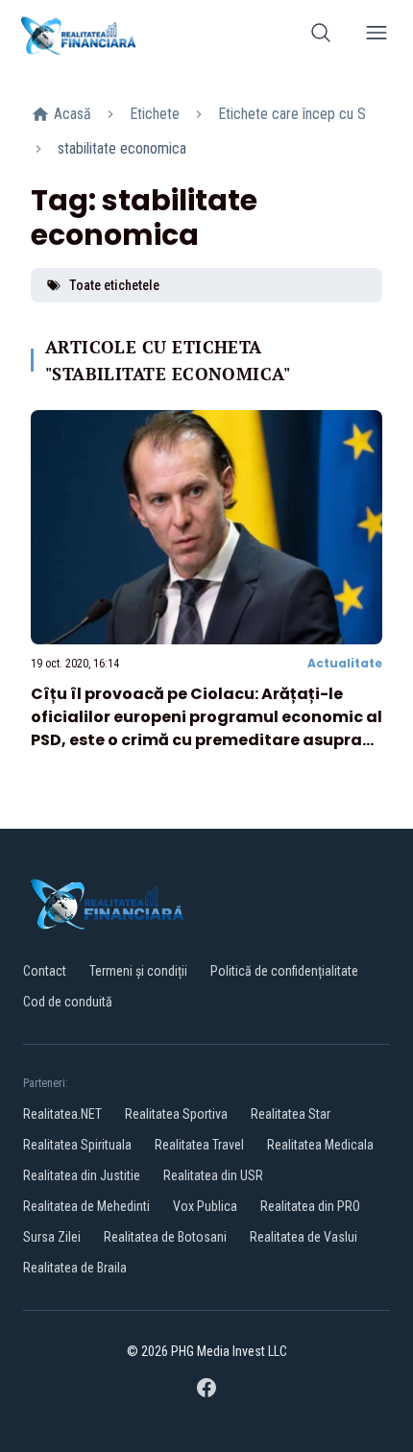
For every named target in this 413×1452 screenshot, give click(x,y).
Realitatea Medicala (320, 1144)
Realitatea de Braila (75, 1267)
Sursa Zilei (52, 1237)
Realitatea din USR (213, 1175)
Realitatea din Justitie (81, 1175)
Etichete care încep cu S (292, 114)
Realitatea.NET (62, 1114)
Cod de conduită (67, 1001)
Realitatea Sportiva (176, 1114)
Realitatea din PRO (310, 1206)
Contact (44, 971)
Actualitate (344, 663)
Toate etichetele (114, 285)
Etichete (155, 114)
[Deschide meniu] (376, 36)
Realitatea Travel (199, 1144)
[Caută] (321, 36)
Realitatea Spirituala (77, 1144)
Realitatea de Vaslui (303, 1237)
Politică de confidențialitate (284, 971)
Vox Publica (205, 1206)
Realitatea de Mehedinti (86, 1206)
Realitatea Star (290, 1114)
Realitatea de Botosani (165, 1237)
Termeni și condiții (138, 971)
